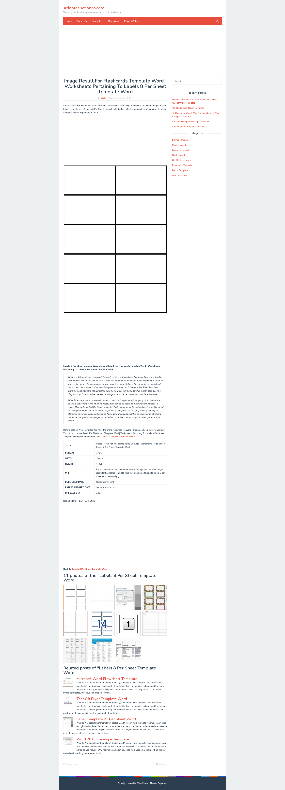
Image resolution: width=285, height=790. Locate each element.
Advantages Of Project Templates (188, 126)
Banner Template (180, 139)
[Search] (217, 21)
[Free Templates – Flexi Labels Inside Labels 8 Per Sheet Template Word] (128, 623)
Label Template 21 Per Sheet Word (106, 719)
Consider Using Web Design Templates (190, 121)
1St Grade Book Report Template (188, 107)
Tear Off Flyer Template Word (102, 698)
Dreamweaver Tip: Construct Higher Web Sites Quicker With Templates (194, 101)
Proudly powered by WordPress (133, 783)
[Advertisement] (142, 52)
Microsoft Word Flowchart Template (107, 678)
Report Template (180, 170)
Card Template (179, 155)
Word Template (179, 175)
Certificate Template (181, 160)
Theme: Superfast (158, 783)
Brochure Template (181, 150)
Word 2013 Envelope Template (103, 739)
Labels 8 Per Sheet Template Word (118, 436)
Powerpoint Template (182, 165)
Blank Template (179, 144)
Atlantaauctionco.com (83, 8)
